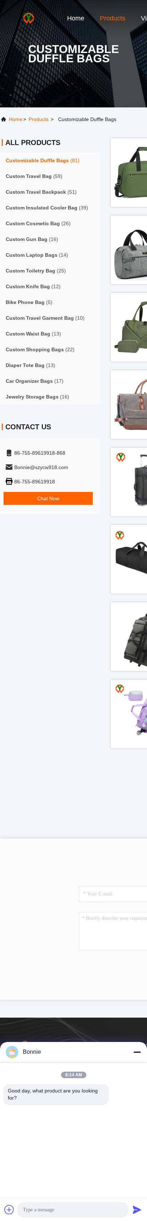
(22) (40, 349)
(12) (33, 286)
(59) (34, 176)
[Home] (28, 18)
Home (75, 18)
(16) (32, 239)
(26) (38, 223)
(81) (43, 160)
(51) (41, 192)
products (39, 119)
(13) (33, 334)
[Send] (137, 1209)
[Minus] (137, 1052)
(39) (47, 208)
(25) (36, 271)
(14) (37, 255)
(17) (35, 381)
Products (112, 18)
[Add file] (9, 1209)
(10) (45, 318)
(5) (29, 302)
